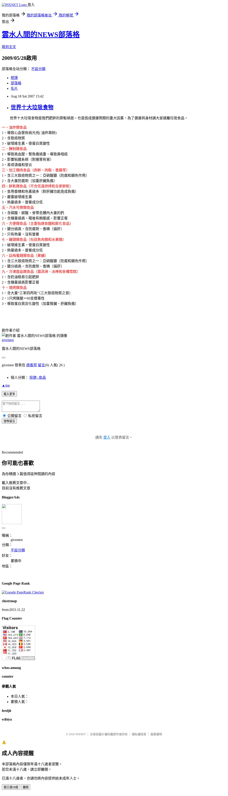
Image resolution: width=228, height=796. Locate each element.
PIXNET (81, 734)
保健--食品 (37, 377)
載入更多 (9, 394)
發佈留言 (9, 421)
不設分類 (38, 69)
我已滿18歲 (11, 787)
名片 (14, 88)
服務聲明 (156, 734)
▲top (6, 385)
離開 (25, 787)
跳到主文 (9, 47)
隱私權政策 (139, 734)
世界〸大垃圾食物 (32, 107)
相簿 (14, 78)
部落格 (16, 83)
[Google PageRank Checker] (23, 592)
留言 (41, 365)
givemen (8, 340)
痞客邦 (31, 365)
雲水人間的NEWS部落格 (41, 34)
